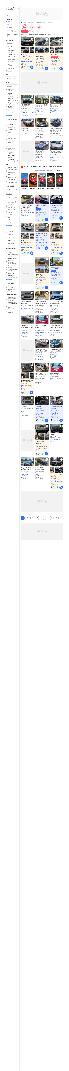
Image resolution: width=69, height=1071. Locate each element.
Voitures (10, 21)
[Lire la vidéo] (25, 180)
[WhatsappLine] (28, 67)
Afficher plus (9, 71)
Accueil (24, 22)
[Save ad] (32, 39)
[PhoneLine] (31, 67)
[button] (8, 189)
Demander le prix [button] (28, 112)
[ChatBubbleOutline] (24, 67)
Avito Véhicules (31, 22)
